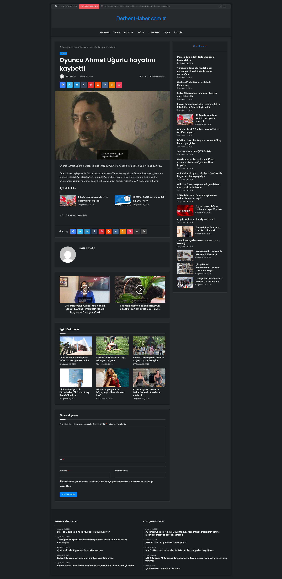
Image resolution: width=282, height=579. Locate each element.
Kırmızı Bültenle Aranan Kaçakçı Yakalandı (207, 229)
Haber (117, 32)
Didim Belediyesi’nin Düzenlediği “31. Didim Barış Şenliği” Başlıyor (74, 392)
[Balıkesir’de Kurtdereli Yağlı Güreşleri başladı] (112, 345)
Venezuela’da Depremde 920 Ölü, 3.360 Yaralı (208, 253)
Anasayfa (104, 32)
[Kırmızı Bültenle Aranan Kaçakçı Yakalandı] (185, 231)
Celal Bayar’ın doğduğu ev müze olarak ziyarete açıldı (74, 359)
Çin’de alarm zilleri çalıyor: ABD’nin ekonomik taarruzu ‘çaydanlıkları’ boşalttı (195, 162)
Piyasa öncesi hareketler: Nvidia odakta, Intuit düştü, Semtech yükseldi (199, 106)
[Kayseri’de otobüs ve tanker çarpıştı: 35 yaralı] (185, 210)
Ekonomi (128, 32)
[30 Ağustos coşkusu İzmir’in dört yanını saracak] (68, 200)
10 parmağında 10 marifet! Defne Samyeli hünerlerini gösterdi (147, 392)
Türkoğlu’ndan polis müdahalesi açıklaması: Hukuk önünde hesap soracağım (194, 71)
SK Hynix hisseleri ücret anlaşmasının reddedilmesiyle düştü (197, 197)
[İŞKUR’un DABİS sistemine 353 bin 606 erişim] (123, 200)
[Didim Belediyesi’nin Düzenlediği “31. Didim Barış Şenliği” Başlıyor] (76, 377)
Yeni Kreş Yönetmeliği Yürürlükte (194, 151)
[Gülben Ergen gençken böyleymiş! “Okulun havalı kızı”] (112, 377)
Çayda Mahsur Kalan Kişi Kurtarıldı (195, 219)
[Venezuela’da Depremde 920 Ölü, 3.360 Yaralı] (185, 255)
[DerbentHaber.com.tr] (141, 18)
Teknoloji (153, 32)
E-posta (64, 470)
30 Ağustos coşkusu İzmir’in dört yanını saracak (206, 118)
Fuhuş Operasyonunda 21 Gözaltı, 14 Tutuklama (208, 280)
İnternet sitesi (121, 470)
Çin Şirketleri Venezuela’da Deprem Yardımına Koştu (207, 267)
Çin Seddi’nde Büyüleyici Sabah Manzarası (120, 6)
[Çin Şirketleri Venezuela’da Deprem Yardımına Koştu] (185, 268)
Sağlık (140, 32)
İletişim (178, 32)
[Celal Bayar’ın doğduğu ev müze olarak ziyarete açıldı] (76, 345)
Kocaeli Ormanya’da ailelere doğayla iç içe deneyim (148, 359)
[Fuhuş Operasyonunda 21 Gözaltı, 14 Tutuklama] (185, 282)
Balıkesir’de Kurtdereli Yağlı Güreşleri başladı (111, 359)
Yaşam (166, 32)
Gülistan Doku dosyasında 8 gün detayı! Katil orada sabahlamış (198, 186)
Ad (62, 459)
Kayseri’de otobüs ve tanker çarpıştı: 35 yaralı (208, 208)
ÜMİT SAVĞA (70, 76)
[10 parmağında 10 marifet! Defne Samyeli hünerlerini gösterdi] (149, 377)
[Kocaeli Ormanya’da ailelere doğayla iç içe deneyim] (149, 345)
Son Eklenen (199, 46)
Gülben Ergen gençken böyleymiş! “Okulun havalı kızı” (110, 392)
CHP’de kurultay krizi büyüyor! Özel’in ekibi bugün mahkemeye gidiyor (199, 175)
